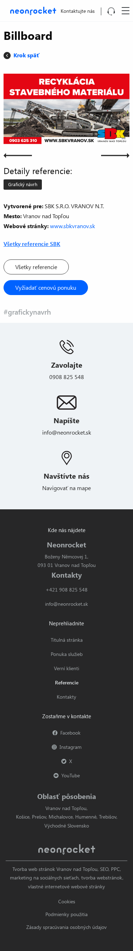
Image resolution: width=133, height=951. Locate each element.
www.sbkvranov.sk (72, 226)
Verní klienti (66, 668)
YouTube (70, 775)
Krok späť (26, 55)
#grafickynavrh (27, 311)
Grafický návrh (22, 184)
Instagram (71, 747)
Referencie (66, 682)
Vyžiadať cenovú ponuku (45, 287)
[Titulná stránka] (31, 10)
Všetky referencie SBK (32, 243)
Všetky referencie (36, 266)
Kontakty (66, 696)
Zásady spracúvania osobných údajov (66, 927)
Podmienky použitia (66, 914)
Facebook (70, 732)
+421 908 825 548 (67, 589)
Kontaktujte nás (78, 10)
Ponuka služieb (67, 654)
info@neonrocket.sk (66, 432)
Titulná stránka (67, 639)
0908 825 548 (66, 376)
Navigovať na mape (66, 488)
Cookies (66, 901)
